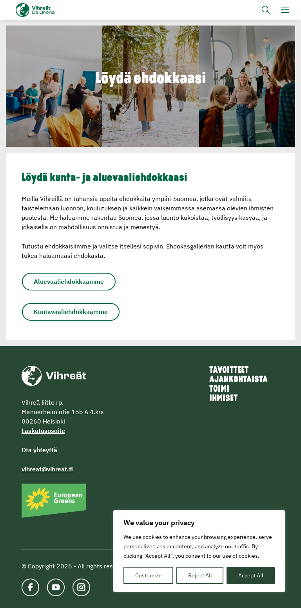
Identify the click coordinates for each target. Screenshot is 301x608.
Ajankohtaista (238, 380)
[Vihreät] (54, 375)
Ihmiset (223, 399)
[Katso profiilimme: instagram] (81, 587)
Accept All (250, 575)
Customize (148, 575)
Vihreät (48, 10)
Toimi (219, 389)
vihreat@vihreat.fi (47, 469)
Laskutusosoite (43, 431)
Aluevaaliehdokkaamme (69, 281)
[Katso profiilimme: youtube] (56, 587)
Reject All (200, 575)
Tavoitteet (228, 370)
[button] (266, 10)
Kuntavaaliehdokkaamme (71, 312)
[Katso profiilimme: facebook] (30, 587)
